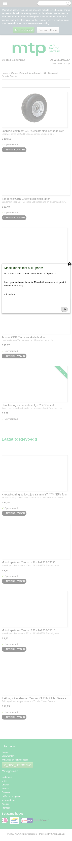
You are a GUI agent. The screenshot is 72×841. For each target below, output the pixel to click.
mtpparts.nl (9, 294)
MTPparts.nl (50, 273)
